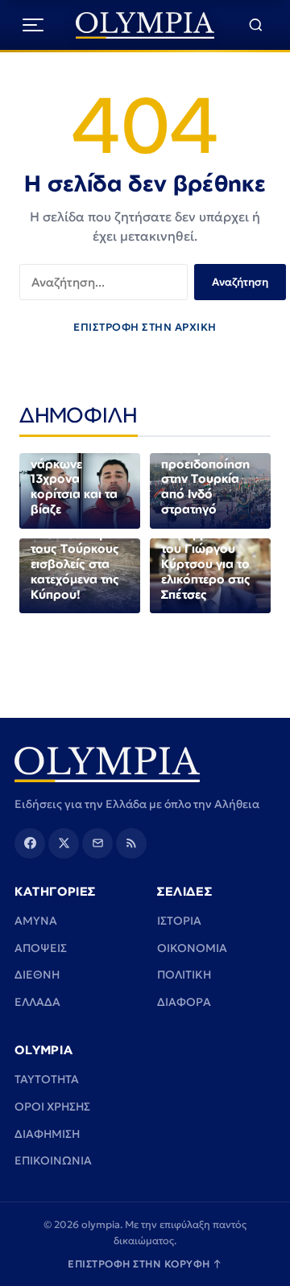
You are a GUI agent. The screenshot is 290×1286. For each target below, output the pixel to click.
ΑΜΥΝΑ (35, 920)
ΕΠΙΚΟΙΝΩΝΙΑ (53, 1160)
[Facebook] (29, 843)
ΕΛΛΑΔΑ (37, 1002)
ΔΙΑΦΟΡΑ (184, 1002)
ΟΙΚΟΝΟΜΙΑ (192, 948)
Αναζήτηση (240, 282)
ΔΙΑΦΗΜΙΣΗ (47, 1134)
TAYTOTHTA (46, 1079)
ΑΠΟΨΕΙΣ (40, 948)
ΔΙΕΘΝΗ (37, 974)
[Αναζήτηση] (256, 25)
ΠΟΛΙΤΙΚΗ (184, 974)
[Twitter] (63, 843)
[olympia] (145, 25)
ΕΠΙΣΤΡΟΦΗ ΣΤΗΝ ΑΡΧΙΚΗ (145, 327)
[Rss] (131, 843)
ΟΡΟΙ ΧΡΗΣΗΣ (52, 1106)
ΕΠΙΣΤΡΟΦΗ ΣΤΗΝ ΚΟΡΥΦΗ (145, 1264)
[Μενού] (33, 25)
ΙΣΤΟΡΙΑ (179, 920)
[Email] (97, 843)
